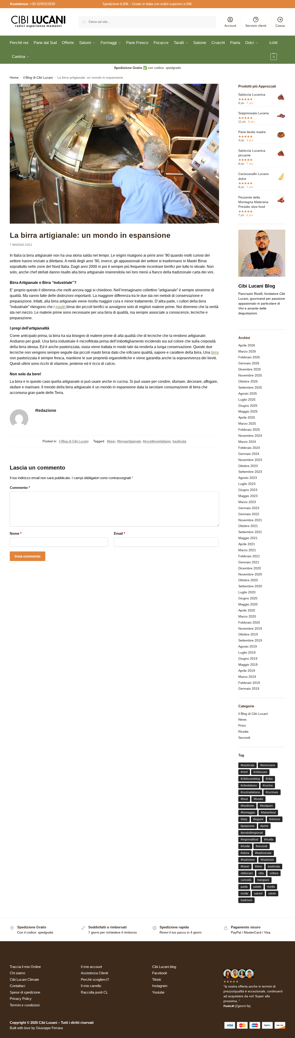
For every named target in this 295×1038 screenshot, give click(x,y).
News (242, 719)
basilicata (179, 441)
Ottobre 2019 (248, 634)
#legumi (258, 819)
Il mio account (91, 967)
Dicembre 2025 (249, 369)
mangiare (263, 880)
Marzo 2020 (247, 616)
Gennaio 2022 (248, 514)
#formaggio (248, 812)
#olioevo (274, 819)
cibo (261, 873)
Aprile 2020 (246, 610)
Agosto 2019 (247, 646)
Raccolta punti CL (94, 992)
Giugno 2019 (247, 658)
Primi (242, 725)
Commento (20, 488)
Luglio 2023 (247, 484)
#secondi (261, 846)
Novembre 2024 (250, 435)
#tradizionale (263, 853)
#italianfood (268, 812)
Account (230, 25)
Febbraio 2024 (249, 448)
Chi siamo (17, 973)
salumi (258, 893)
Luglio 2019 (247, 652)
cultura (274, 873)
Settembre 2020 (250, 586)
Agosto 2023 (247, 478)
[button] (277, 50)
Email (119, 533)
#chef (244, 772)
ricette (244, 893)
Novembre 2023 (250, 460)
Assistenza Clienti (94, 973)
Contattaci (17, 986)
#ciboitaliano (249, 785)
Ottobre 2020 (248, 580)
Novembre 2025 (250, 375)
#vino (258, 866)
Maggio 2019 (248, 664)
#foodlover (247, 805)
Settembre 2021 (250, 532)
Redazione (45, 410)
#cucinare (272, 792)
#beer (111, 441)
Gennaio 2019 (248, 688)
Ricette (243, 731)
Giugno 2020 (247, 598)
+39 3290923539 (42, 4)
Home (14, 77)
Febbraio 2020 (249, 622)
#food (244, 799)
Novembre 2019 (250, 628)
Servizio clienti (255, 25)
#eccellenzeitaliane (157, 441)
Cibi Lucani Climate (24, 979)
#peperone (248, 826)
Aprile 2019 (246, 670)
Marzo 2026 (247, 351)
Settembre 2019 (250, 640)
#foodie (258, 799)
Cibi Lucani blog (164, 967)
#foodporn (266, 805)
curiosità (246, 880)
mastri (61, 307)
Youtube (158, 992)
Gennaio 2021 (248, 562)
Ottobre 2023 (248, 466)
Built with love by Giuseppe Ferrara (36, 1028)
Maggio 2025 (248, 411)
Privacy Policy (21, 999)
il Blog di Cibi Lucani (38, 77)
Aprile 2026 (246, 345)
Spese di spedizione (25, 992)
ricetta (271, 886)
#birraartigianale (129, 441)
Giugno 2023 (247, 490)
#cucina (268, 785)
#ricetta (268, 839)
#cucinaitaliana (250, 792)
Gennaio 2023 (248, 508)
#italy (244, 819)
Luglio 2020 (247, 592)
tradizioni (246, 900)
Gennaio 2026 (248, 363)
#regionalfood (249, 839)
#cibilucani (260, 772)
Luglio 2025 (247, 399)
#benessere (267, 765)
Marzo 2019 (247, 677)
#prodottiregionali (252, 832)
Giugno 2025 (247, 405)
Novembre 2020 (250, 574)
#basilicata (247, 765)
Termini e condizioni (24, 1005)
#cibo (269, 778)
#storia (245, 853)
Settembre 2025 (250, 387)
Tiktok (156, 979)
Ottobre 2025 (248, 381)
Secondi (244, 737)
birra (215, 352)
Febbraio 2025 (249, 429)
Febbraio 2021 (249, 556)
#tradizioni (267, 859)
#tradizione (248, 859)
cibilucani (247, 873)
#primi (264, 826)
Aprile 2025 (246, 417)
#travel (245, 866)
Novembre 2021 (250, 520)
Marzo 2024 (247, 441)
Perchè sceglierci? (95, 979)
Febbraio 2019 (249, 683)
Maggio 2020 (248, 604)
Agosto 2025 (247, 393)
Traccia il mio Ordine (25, 967)
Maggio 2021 (248, 538)
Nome (16, 533)
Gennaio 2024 (248, 454)
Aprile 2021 (246, 544)
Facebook (159, 973)
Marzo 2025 (247, 423)
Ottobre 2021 (248, 526)
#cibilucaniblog (250, 778)
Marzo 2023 (247, 502)
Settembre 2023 (250, 472)
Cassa (280, 25)
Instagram (159, 986)
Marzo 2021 (247, 550)
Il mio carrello (91, 986)
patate (257, 886)
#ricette (245, 846)
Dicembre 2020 (249, 568)
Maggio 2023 (248, 496)
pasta (244, 886)
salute (272, 893)
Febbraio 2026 (249, 357)
